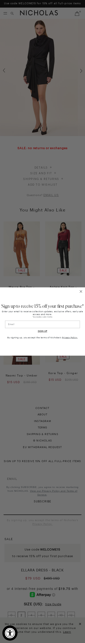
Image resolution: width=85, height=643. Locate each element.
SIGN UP (42, 331)
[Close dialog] (81, 291)
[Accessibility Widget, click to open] (9, 633)
